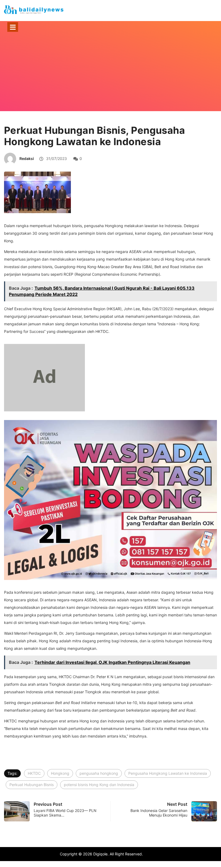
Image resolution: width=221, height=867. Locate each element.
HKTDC (34, 773)
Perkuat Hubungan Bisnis (31, 784)
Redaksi (26, 158)
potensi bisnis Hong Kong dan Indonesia (99, 784)
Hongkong (60, 773)
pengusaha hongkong (99, 773)
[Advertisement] (110, 79)
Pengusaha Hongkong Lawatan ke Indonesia (167, 773)
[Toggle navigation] (12, 27)
